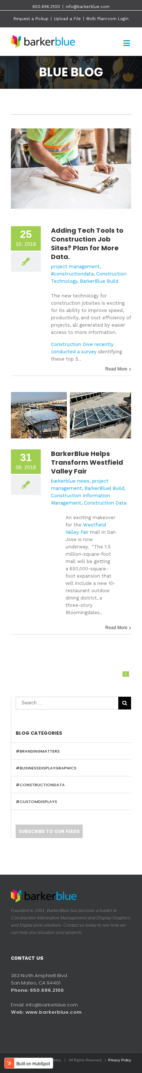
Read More (116, 369)
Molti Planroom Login (107, 18)
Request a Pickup (30, 18)
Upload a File (67, 18)
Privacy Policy (119, 1060)
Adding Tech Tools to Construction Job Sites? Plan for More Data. (87, 243)
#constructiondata (72, 274)
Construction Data (105, 503)
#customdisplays (36, 801)
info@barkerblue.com (88, 6)
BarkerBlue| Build (104, 488)
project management (75, 266)
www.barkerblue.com (53, 1012)
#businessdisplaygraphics (46, 768)
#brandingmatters (38, 751)
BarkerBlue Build (99, 281)
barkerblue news (70, 481)
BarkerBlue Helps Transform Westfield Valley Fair (87, 462)
